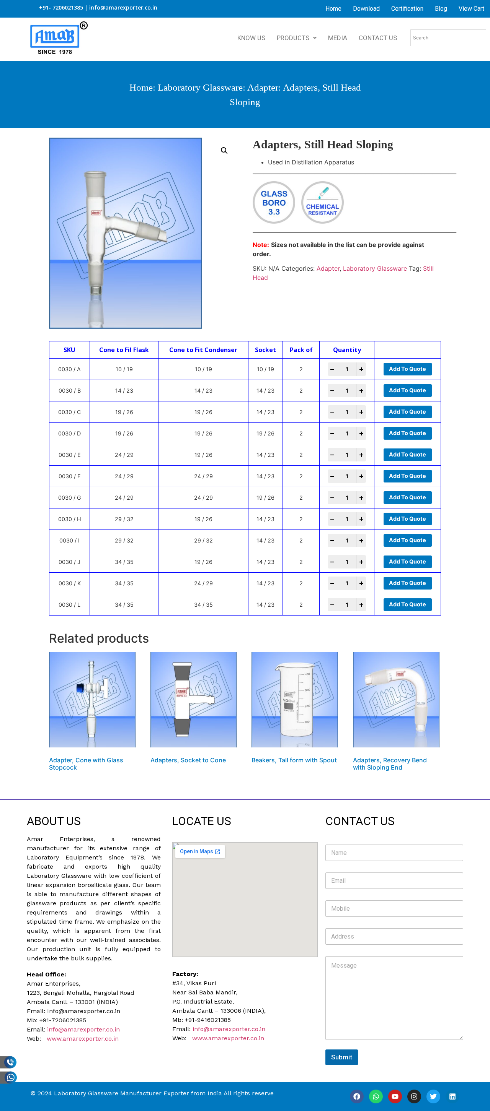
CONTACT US (378, 38)
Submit (341, 1057)
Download (366, 8)
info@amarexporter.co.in (83, 1029)
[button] (224, 151)
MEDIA (337, 38)
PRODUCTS (293, 38)
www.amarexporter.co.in (83, 1038)
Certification (407, 8)
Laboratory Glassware (200, 87)
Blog (441, 8)
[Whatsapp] (376, 1096)
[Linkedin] (452, 1096)
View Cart (471, 8)
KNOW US (251, 38)
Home (333, 8)
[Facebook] (357, 1096)
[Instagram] (414, 1096)
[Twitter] (433, 1096)
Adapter (262, 87)
